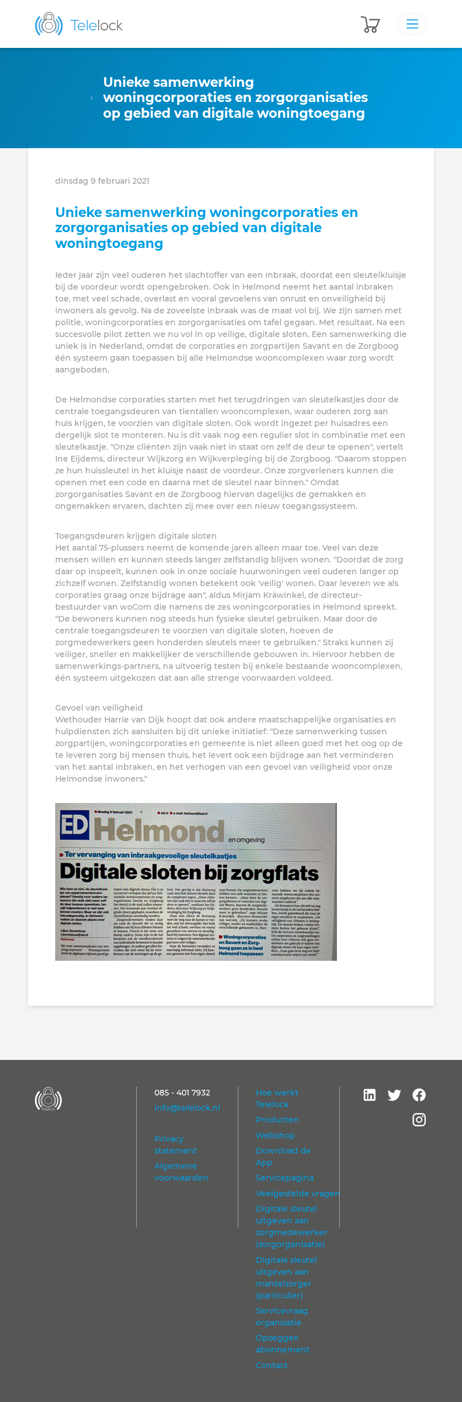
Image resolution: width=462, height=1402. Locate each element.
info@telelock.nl (187, 1108)
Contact (272, 1365)
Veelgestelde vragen (298, 1193)
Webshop (275, 1135)
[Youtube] (369, 1095)
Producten (277, 1120)
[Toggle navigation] (412, 24)
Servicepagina (285, 1178)
